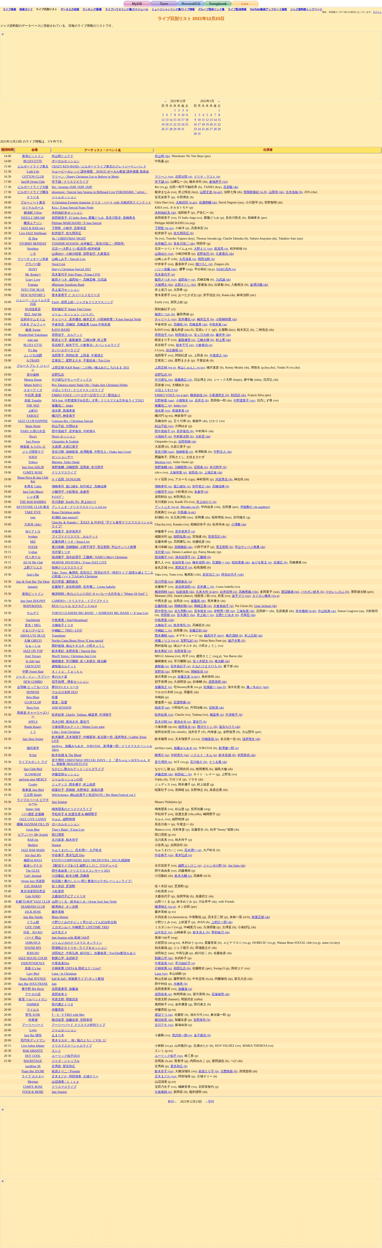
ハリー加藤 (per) (166, 269)
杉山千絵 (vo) (164, 426)
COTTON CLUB (33, 176)
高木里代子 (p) (165, 274)
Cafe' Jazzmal (32, 875)
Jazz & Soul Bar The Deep (33, 581)
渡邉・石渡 (59, 702)
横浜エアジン (33, 223)
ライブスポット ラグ (33, 762)
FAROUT (33, 415)
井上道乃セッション (66, 289)
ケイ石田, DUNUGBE (66, 479)
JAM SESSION (61, 707)
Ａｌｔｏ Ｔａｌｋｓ (67, 671)
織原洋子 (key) (214, 635)
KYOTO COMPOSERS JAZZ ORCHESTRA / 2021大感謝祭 (91, 860)
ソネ (33, 253)
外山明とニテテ (62, 156)
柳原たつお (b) (165, 314)
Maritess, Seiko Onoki (66, 462)
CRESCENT (33, 666)
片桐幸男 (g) (163, 968)
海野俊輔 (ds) (164, 467)
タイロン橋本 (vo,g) (265, 595)
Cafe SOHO (32, 896)
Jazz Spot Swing (33, 739)
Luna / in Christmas (64, 973)
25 (186, 124)
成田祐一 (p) (186, 279)
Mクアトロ (32, 531)
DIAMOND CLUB (33, 906)
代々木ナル (33, 557)
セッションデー (62, 457)
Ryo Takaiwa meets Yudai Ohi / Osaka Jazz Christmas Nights (90, 385)
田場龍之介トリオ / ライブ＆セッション (79, 947)
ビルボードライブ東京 (32, 166)
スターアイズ (33, 390)
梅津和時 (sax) (164, 592)
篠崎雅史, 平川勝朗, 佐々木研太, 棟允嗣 (79, 661)
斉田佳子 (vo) (164, 335)
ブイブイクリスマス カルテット (75, 536)
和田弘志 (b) (182, 968)
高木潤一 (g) (192, 850)
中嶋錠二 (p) (163, 630)
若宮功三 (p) (211, 574)
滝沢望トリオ (61, 552)
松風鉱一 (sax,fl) (215, 687)
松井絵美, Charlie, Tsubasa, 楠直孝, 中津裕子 (82, 714)
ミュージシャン (173, 9)
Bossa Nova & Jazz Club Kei (32, 479)
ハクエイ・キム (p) (204, 755)
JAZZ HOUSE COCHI (32, 958)
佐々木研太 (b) (203, 661)
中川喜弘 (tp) (164, 379)
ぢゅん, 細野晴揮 (63, 819)
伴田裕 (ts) (168, 615)
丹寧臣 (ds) (248, 615)
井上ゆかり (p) (206, 502)
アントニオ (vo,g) (167, 507)
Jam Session (59, 1092)
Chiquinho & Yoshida (65, 441)
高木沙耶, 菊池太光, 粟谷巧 (70, 721)
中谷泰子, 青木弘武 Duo (68, 855)
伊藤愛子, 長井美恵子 (66, 531)
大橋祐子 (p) (163, 625)
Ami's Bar (33, 574)
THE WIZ (32, 405)
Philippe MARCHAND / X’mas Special (76, 223)
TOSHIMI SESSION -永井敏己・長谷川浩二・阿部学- (88, 243)
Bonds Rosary (33, 727)
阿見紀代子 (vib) (232, 574)
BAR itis (32, 839)
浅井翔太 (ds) (251, 739)
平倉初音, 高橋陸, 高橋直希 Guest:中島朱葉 (81, 324)
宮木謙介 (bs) (186, 615)
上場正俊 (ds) (213, 472)
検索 (9, 9)
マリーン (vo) (164, 176)
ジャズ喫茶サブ (33, 451)
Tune (164, 4)
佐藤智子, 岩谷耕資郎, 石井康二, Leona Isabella (83, 586)
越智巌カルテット (64, 666)
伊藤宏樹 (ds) (164, 774)
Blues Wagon (60, 917)
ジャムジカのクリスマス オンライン (77, 942)
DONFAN (33, 692)
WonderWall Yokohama (33, 335)
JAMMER (33, 1004)
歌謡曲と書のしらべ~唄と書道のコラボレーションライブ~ (92, 881)
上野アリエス (33, 567)
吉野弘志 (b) (163, 374)
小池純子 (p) (163, 436)
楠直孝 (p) (217, 714)
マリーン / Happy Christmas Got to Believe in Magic (85, 176)
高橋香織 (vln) (248, 592)
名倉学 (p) (201, 491)
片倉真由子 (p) (223, 606)
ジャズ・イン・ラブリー (33, 676)
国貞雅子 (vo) (164, 557)
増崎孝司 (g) (163, 486)
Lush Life (33, 171)
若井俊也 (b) (185, 431)
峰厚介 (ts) (162, 755)
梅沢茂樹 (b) (234, 635)
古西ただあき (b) (227, 615)
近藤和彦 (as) (164, 606)
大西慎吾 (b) (228, 1071)
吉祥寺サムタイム (33, 319)
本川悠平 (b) (218, 467)
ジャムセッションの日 (67, 779)
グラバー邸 (33, 264)
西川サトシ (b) (207, 727)
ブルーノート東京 (33, 202)
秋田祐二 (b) (183, 774)
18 (186, 120)
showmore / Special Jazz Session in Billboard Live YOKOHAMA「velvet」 (99, 192)
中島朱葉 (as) (218, 324)
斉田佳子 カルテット (67, 335)
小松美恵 (58, 891)
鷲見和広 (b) (178, 1066)
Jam (54, 983)
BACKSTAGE (33, 1061)
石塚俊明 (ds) (221, 994)
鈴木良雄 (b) (227, 755)
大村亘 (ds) (202, 436)
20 (166, 124)
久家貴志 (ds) (225, 253)
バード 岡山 (33, 937)
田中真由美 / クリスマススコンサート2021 (81, 870)
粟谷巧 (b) (200, 721)
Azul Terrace (33, 656)
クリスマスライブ (64, 472)
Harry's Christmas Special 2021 (71, 269)
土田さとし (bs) (185, 284)
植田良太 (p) (186, 727)
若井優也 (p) (186, 319)
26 (162, 129)
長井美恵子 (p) (185, 531)
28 (170, 129)
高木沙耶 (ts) (163, 721)
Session (56, 845)
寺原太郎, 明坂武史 (65, 999)
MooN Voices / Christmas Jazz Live (74, 656)
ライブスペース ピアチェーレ (33, 801)
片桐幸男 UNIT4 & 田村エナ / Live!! (76, 968)
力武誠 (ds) (223, 279)
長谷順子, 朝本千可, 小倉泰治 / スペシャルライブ (86, 345)
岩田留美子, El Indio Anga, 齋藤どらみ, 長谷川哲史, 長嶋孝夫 (93, 217)
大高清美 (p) (187, 259)
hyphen (32, 536)
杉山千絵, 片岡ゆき (65, 426)
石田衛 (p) (201, 467)
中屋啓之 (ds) (219, 355)
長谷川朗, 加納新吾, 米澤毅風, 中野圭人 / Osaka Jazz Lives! (92, 451)
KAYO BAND (61, 329)
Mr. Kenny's (32, 274)
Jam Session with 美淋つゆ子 (71, 937)
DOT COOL (33, 1056)
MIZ (33, 541)
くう (33, 732)
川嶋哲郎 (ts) (183, 467)
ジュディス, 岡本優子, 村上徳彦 (74, 784)
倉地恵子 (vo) (218, 181)
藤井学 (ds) (223, 335)
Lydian (33, 552)
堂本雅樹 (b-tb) (306, 611)
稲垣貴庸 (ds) (241, 562)
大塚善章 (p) (178, 472)
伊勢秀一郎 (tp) (224, 611)
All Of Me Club (33, 562)
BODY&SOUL (32, 606)
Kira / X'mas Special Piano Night (73, 207)
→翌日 (209, 1101)
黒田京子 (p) (183, 567)
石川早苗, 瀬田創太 (65, 581)
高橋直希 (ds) (198, 324)
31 (182, 129)
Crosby (33, 784)
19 (162, 124)
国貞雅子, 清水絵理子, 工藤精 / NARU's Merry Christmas (89, 557)
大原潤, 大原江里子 (65, 446)
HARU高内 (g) (226, 269)
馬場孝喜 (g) (180, 410)
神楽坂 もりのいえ (33, 446)
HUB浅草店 (33, 309)
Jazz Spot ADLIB (33, 467)
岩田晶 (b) (195, 472)
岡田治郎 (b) (206, 259)
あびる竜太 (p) (262, 562)
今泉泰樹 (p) (163, 1092)
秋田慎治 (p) (183, 335)
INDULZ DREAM (33, 217)
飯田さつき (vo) (165, 279)
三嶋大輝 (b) (205, 340)
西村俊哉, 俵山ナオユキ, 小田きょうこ (78, 645)
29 (174, 129)
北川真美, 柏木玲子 (65, 839)
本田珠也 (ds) (246, 755)
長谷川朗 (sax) (164, 451)
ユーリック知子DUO (66, 1056)
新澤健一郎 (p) (229, 748)
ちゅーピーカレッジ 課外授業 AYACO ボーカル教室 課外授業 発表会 (100, 171)
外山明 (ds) (162, 156)
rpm (32, 517)
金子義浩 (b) (202, 1035)
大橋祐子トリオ (62, 625)
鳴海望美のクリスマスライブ (72, 809)
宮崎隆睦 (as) (183, 547)
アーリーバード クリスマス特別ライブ (78, 1025)
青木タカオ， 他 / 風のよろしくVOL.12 (79, 1040)
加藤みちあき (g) (185, 748)
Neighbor (33, 248)
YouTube (268, 9)
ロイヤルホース (33, 207)
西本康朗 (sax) (164, 635)
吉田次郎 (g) (183, 176)
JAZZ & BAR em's (33, 228)
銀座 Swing (32, 329)
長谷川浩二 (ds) (184, 243)
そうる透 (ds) (218, 762)
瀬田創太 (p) (183, 581)
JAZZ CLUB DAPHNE (33, 421)
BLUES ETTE (32, 161)
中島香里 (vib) (164, 620)
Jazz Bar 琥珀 (33, 1035)
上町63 (33, 410)
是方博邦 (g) (163, 762)
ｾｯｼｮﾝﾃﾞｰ (58, 496)
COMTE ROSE (33, 472)
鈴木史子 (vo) (164, 1071)
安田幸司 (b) (201, 1020)
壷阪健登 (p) (186, 340)
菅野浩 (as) (162, 671)
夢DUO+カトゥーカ (65, 687)
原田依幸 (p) (163, 994)
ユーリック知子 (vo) (169, 1056)
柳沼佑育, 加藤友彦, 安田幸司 (72, 1020)
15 (174, 120)
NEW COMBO (32, 681)
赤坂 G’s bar (33, 968)
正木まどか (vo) (165, 1076)
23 (178, 124)
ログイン (377, 12)
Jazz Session (59, 802)
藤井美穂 (58, 911)
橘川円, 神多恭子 (63, 415)
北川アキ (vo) (164, 1025)
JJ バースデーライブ (66, 350)
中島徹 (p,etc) (187, 512)
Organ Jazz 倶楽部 (33, 881)
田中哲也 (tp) (164, 611)
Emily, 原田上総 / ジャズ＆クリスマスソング (82, 302)
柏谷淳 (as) (162, 707)
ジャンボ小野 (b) (214, 865)
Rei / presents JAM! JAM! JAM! (72, 187)
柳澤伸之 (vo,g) (165, 906)
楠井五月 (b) (205, 319)
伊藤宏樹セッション (66, 774)
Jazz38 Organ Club (33, 181)
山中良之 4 (59, 932)
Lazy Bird (33, 973)
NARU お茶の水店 (32, 431)
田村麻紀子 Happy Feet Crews (71, 309)
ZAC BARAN (33, 886)
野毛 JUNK (32, 1014)
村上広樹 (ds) (253, 635)
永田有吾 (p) (182, 651)
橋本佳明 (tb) (201, 562)
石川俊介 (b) (198, 762)
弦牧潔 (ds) (216, 707)
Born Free (33, 707)
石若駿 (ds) (230, 187)
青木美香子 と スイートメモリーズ (76, 295)
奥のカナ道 (59, 676)
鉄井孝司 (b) (182, 625)
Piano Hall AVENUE (33, 978)
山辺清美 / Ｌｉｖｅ (65, 1081)
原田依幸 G (59, 994)
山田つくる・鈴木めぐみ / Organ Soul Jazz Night (84, 901)
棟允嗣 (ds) (222, 661)
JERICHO (33, 953)
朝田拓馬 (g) (182, 536)
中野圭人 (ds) (223, 451)
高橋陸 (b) (180, 324)
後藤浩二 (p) (163, 405)
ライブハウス (126, 9)
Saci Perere (33, 441)
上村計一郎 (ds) (222, 922)
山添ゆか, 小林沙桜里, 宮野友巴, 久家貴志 (81, 253)
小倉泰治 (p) (203, 345)
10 (182, 115)
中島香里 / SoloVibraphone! (70, 620)
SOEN (33, 457)
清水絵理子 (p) (185, 557)
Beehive (33, 845)
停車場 (33, 1020)
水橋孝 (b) (180, 983)
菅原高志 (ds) (217, 536)
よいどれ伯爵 (33, 355)
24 (182, 124)
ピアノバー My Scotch (33, 834)
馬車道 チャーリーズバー (33, 714)
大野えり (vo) (203, 248)
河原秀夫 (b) (223, 479)
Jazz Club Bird (33, 769)
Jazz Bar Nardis (33, 917)
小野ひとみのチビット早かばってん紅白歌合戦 (84, 922)
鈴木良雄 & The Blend (66, 755)
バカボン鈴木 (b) (312, 592)
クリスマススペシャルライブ (72, 1045)
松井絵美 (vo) (164, 714)
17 (182, 120)
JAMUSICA (32, 942)
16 (178, 120)
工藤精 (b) (204, 557)
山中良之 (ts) (163, 932)
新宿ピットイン (33, 156)
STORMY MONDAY (32, 243)
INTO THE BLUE (33, 289)
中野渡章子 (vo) (244, 400)
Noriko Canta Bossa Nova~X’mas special (77, 640)
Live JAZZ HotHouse (32, 233)
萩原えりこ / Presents (66, 1071)
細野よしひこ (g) (189, 865)
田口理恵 (58, 834)
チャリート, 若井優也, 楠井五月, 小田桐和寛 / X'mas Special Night (96, 319)
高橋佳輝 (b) (220, 486)
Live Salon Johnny (33, 1045)
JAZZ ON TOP (33, 651)
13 (166, 120)
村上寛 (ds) (223, 340)
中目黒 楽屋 (33, 395)
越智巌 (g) (162, 666)
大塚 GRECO (33, 640)
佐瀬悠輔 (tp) (208, 202)
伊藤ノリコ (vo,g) (167, 640)
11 (186, 115)
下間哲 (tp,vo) (164, 228)
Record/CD (191, 4)
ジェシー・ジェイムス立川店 (33, 302)
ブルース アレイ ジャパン (33, 367)
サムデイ (33, 613)
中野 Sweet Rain (33, 671)
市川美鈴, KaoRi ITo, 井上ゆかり (74, 502)
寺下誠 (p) (162, 181)
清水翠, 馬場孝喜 (63, 410)
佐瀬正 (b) (280, 562)
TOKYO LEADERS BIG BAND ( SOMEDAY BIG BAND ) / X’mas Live (100, 613)
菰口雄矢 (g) (182, 486)
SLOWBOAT (33, 774)
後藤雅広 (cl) (183, 379)
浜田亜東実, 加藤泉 (65, 989)
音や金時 (33, 374)
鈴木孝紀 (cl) (163, 651)
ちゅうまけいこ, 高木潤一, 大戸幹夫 (77, 850)
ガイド (26, 9)
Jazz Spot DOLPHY (33, 601)
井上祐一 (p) (205, 615)
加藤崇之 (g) (163, 687)
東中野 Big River (33, 989)
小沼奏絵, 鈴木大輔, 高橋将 (70, 875)
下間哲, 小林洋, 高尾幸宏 (69, 228)
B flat (32, 755)
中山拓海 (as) (327, 611)
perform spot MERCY (33, 779)
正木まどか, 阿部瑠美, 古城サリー (75, 1076)
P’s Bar (32, 350)
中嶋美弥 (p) (210, 739)
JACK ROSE (33, 911)
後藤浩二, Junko (62, 405)
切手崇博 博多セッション (70, 681)
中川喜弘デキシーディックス (72, 379)
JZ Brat (33, 238)
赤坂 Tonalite (33, 400)
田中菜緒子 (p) (165, 431)
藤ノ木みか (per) (257, 687)
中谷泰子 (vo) (164, 855)
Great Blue (33, 829)
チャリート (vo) (165, 319)
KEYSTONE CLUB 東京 (33, 507)
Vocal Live (58, 264)
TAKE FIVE (33, 512)
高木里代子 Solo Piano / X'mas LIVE (76, 274)
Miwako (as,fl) (190, 507)
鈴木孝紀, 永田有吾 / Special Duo (74, 651)
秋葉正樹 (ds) (261, 917)
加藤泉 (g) (185, 989)
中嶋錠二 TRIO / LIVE (67, 630)
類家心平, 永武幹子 (65, 958)
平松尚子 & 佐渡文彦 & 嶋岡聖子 (74, 814)
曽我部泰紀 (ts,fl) (255, 192)
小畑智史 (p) (184, 400)
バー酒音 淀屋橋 (33, 814)
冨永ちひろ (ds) (229, 727)
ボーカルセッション (66, 161)
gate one (33, 340)
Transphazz (59, 635)
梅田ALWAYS (33, 860)
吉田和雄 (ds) (187, 441)
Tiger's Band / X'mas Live (68, 829)
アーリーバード (33, 1025)
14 (170, 120)
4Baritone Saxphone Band (68, 284)
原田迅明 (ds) (217, 681)
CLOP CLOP (33, 702)
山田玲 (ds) (276, 192)
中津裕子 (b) (234, 714)
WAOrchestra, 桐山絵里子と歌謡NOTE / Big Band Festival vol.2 (94, 795)
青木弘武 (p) (183, 855)
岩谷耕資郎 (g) (185, 586)
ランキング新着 (92, 9)
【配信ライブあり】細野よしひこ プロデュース (85, 865)
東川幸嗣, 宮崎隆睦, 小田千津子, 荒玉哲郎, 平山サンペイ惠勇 (94, 547)
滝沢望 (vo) (162, 552)
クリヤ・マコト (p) (207, 176)
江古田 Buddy (33, 795)
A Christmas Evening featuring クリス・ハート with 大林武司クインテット (101, 202)
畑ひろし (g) (203, 264)
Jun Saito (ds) (236, 865)
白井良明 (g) (228, 592)
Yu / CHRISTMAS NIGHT (69, 238)
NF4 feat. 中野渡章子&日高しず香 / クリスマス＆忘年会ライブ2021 (98, 400)
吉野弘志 (58, 374)
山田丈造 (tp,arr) (211, 192)
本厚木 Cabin (33, 486)
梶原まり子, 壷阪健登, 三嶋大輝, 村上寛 (79, 340)
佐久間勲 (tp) (183, 611)
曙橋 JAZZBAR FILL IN (33, 824)
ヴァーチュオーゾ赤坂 (32, 259)
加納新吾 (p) (184, 451)
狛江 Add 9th (33, 314)
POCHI (33, 547)
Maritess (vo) (163, 462)
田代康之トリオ (62, 1004)
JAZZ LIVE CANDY (32, 819)
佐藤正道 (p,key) (189, 676)
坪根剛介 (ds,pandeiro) (255, 507)
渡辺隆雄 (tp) (290, 592)
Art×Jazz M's (33, 855)
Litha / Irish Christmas (66, 732)
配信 (237, 9)
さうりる (33, 197)
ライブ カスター (33, 1076)
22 (174, 124)
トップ (306, 9)
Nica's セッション (64, 436)
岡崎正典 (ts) (203, 606)
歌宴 (55, 697)
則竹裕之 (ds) (201, 486)
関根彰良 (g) (199, 671)
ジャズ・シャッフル (66, 1061)
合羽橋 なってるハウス (33, 687)
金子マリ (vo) (241, 595)
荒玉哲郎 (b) (224, 547)
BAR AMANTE (33, 1050)
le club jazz (33, 661)
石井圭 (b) (202, 400)
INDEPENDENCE (33, 963)
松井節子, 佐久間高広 (66, 233)
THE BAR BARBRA (33, 502)
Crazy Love (33, 279)
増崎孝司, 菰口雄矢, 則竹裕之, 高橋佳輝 (79, 486)
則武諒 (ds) (238, 395)
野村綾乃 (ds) (221, 932)
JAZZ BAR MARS (33, 850)
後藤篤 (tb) (198, 601)
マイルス (33, 1009)
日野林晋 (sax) (164, 400)
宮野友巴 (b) (205, 253)
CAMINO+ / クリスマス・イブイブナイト (80, 601)
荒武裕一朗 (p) (182, 1035)
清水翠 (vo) (162, 410)
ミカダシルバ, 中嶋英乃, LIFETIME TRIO (80, 927)
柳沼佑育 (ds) (164, 1020)
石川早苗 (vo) (164, 581)
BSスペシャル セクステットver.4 (74, 606)
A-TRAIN (33, 360)
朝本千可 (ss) (185, 345)
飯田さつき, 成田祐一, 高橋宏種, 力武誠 (79, 279)
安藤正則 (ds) (198, 630)
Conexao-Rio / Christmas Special (72, 421)
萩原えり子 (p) (209, 1071)
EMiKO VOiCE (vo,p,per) (171, 395)
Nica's (33, 436)
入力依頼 (70, 9)
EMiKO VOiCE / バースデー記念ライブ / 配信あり (86, 395)
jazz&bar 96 (32, 1066)
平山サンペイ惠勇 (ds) (250, 547)
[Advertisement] (133, 68)
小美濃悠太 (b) (219, 395)
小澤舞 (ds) (238, 524)
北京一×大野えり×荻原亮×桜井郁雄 (76, 248)
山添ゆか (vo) (164, 253)
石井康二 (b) (205, 586)
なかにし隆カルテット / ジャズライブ (78, 769)
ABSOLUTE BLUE (33, 635)
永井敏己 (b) (163, 243)
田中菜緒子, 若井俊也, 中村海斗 (74, 431)
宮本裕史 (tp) (203, 611)
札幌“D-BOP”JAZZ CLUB (33, 901)
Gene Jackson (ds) (265, 606)
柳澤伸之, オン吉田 (65, 906)
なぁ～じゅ (33, 645)
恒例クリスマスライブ (67, 567)
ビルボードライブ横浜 (32, 192)
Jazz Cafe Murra (33, 491)
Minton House (33, 379)
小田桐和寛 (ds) (226, 319)
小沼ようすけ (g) (166, 390)
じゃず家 (33, 496)
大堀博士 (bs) (164, 284)
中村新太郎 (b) (184, 436)
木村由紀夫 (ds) (165, 212)
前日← (172, 1101)
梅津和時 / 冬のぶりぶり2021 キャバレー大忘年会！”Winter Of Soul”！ (100, 593)
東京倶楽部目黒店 (33, 891)
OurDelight (33, 620)
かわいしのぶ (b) (337, 592)
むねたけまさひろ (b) (207, 666)
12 (162, 120)
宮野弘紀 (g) (189, 640)
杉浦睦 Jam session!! (65, 517)
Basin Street (32, 426)
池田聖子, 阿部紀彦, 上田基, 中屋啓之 (77, 355)
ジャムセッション (64, 197)
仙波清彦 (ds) (185, 592)
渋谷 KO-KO (32, 932)
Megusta (33, 1081)
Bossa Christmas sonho (66, 512)
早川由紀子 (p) (185, 963)
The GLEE (33, 870)
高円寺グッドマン (33, 1040)
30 (178, 129)
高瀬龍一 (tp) (221, 562)
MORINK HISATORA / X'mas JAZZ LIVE (79, 562)
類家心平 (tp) (164, 958)
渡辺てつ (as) (164, 1014)
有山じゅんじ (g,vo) (191, 367)
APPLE (33, 721)
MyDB (137, 4)
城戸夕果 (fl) (236, 640)
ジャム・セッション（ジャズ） (73, 314)
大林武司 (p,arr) (186, 202)
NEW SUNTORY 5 (33, 295)
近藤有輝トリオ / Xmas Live (71, 541)
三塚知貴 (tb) (245, 611)
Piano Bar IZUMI (33, 1071)
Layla (32, 1030)
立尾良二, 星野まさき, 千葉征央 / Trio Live (81, 360)
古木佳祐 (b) (294, 192)
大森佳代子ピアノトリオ (69, 896)
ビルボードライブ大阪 (32, 187)
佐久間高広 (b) (184, 233)
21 (170, 124)
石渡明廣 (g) (182, 702)
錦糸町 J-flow (33, 212)
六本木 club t (33, 524)
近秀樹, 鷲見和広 (63, 1066)
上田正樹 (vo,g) (165, 367)
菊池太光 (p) (182, 721)
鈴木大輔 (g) (183, 875)
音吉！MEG (33, 625)
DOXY (33, 269)
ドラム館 (33, 922)
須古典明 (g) (174, 350)
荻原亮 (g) (221, 248)
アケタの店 (33, 994)
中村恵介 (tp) (180, 755)
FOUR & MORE (33, 1092)
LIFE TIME (33, 927)
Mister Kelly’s (33, 385)
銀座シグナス (33, 865)
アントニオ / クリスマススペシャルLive (79, 507)
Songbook (218, 4)
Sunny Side (33, 809)
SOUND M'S (33, 947)
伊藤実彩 (58, 1009)
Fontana (33, 284)
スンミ (56, 1050)
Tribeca (33, 462)
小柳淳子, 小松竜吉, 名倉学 (70, 491)
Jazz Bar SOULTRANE (33, 983)
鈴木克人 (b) (201, 932)
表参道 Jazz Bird (33, 789)
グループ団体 (211, 9)
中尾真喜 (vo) (164, 963)
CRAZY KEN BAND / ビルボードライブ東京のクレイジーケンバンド (99, 166)
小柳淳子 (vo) (164, 491)
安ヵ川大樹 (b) (204, 335)
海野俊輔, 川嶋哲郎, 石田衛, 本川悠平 (77, 467)
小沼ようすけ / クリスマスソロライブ (78, 390)
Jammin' (33, 586)
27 (166, 129)
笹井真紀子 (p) (180, 666)
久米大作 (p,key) (207, 592)
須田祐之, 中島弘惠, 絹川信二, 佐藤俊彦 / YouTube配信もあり (94, 953)
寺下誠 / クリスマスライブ (70, 181)
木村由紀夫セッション (67, 212)
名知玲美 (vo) (181, 562)
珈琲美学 (33, 748)
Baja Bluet (32, 697)
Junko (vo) (180, 405)
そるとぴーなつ (33, 630)
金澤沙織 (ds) (259, 284)
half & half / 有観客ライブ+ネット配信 (78, 978)
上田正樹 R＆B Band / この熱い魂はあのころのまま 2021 (90, 367)
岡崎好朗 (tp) (183, 606)
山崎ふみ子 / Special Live (69, 259)
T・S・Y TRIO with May (68, 1014)
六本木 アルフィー (33, 324)
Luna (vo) (161, 973)
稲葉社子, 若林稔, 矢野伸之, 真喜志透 (77, 789)
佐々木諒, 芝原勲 (63, 886)
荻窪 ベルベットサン (33, 999)
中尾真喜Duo (60, 963)
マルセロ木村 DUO (65, 692)
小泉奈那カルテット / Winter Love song (78, 727)
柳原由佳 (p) (198, 395)
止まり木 (58, 1035)
